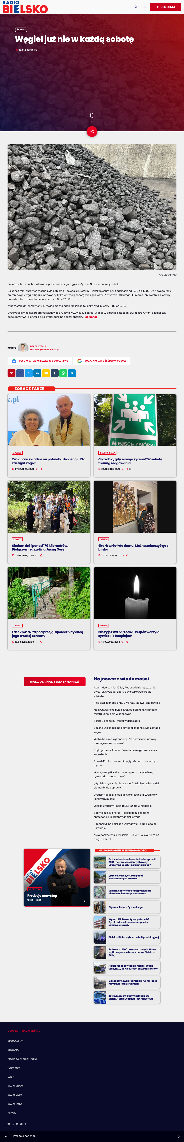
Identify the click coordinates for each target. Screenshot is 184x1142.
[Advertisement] (92, 82)
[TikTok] (17, 1124)
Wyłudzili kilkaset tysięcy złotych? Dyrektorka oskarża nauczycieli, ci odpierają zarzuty (129, 922)
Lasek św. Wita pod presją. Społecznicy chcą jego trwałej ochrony (47, 634)
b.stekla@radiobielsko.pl (44, 349)
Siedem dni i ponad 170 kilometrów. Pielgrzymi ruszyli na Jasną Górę (40, 548)
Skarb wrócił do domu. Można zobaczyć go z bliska (133, 548)
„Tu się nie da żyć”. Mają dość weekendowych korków (126, 877)
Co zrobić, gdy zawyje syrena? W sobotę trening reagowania (130, 461)
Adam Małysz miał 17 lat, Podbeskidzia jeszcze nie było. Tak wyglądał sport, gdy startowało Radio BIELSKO (124, 691)
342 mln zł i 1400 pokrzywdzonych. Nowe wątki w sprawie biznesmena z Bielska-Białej (132, 952)
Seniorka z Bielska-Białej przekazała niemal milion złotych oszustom (130, 892)
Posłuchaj (90, 316)
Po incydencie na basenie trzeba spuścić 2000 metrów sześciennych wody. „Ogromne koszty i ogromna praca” (132, 862)
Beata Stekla (38, 346)
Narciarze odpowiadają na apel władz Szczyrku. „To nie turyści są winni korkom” (134, 967)
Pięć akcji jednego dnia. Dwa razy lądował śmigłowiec (127, 702)
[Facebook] (25, 1124)
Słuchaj (165, 7)
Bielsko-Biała (107, 452)
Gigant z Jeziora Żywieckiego (125, 907)
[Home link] (25, 7)
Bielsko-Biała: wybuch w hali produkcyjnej (134, 937)
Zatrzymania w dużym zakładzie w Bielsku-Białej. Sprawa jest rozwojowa (131, 997)
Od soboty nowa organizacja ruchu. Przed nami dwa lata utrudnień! (133, 982)
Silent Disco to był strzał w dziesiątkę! (117, 720)
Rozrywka (34, 889)
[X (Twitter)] (13, 1124)
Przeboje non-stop (42, 895)
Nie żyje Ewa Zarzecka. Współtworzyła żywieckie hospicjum (128, 634)
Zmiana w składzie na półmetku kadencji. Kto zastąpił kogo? (48, 461)
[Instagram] (21, 1124)
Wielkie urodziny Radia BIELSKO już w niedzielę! (123, 805)
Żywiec (21, 29)
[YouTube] (9, 1124)
